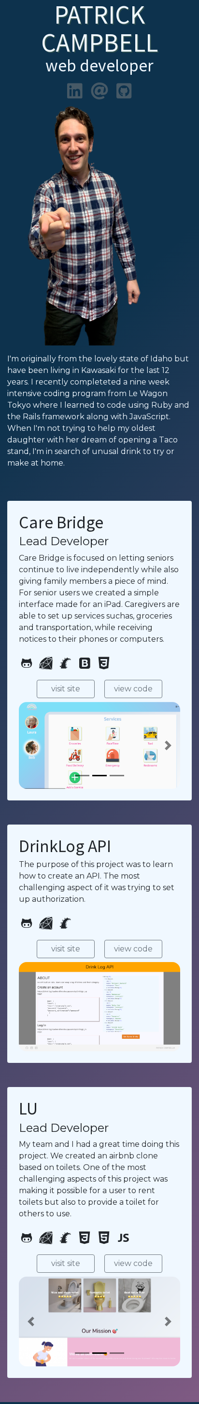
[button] (31, 745)
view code (133, 688)
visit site (65, 688)
